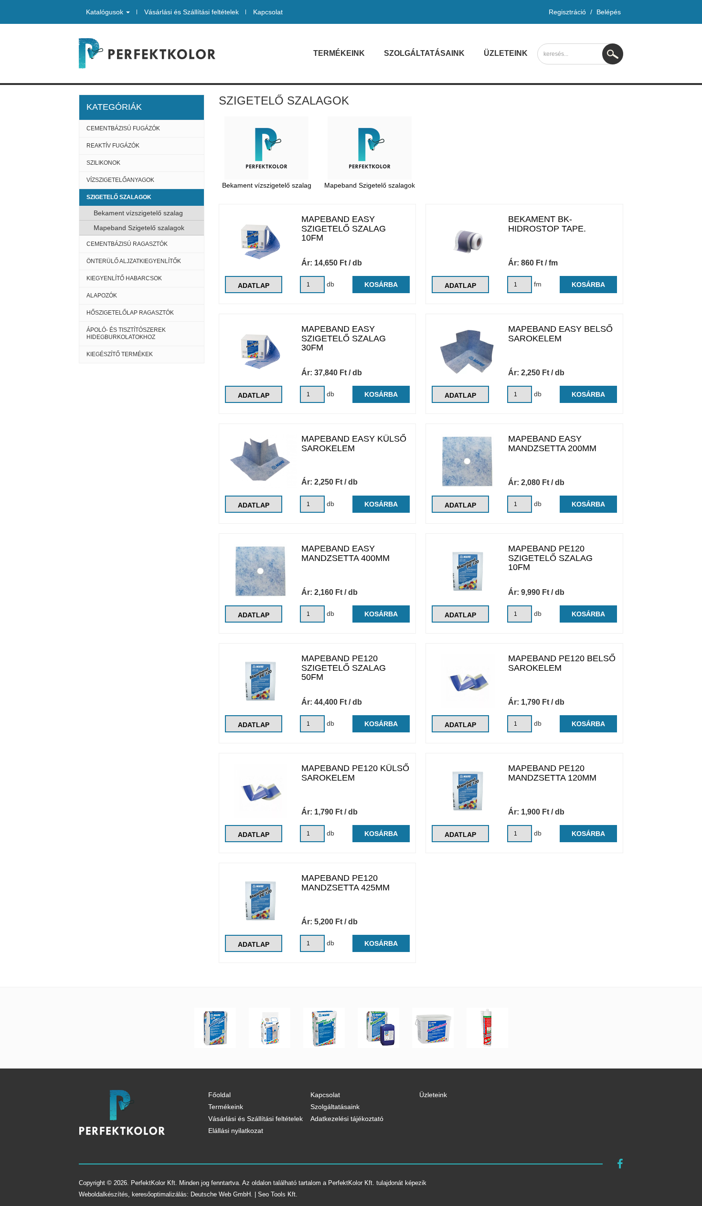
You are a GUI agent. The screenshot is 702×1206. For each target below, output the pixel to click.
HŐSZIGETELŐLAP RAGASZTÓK (130, 312)
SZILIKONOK (103, 162)
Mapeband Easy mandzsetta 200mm (552, 443)
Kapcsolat (268, 12)
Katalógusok (105, 12)
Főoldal (219, 1095)
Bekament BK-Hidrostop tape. (547, 223)
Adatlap (253, 285)
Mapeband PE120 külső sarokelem (355, 773)
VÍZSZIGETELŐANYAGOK (120, 180)
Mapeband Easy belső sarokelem (560, 333)
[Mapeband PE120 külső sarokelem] (261, 791)
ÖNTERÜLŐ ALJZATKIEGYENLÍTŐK (133, 261)
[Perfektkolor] (147, 53)
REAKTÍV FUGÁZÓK (112, 145)
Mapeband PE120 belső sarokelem (562, 663)
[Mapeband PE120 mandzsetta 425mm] (261, 901)
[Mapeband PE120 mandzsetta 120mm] (467, 791)
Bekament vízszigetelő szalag (138, 213)
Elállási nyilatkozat (235, 1130)
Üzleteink (506, 53)
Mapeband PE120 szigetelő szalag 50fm (343, 668)
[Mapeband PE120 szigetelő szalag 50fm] (261, 681)
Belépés (608, 12)
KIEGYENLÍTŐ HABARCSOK (124, 278)
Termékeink (339, 53)
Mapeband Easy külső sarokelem (353, 443)
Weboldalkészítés (103, 1194)
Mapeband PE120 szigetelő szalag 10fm (550, 558)
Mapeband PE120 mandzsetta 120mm (552, 773)
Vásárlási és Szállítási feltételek (191, 12)
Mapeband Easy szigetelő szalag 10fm (343, 228)
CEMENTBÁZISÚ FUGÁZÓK (123, 128)
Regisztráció (567, 12)
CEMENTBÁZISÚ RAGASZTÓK (127, 244)
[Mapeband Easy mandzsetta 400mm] (261, 571)
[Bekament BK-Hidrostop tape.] (467, 242)
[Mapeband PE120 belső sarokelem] (467, 681)
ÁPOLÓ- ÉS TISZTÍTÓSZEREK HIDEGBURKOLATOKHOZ (126, 333)
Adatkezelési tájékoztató (346, 1118)
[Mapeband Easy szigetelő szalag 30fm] (261, 352)
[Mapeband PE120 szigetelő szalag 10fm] (467, 571)
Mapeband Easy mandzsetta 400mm (345, 553)
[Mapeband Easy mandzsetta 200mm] (467, 461)
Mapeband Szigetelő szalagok (139, 228)
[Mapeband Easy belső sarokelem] (467, 352)
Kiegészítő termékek (119, 354)
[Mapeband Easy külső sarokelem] (261, 461)
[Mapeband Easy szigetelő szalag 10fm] (261, 242)
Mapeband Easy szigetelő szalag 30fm (343, 338)
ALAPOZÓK (101, 295)
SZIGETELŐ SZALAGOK (118, 197)
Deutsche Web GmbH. (222, 1194)
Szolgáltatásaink (424, 53)
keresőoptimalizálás (159, 1194)
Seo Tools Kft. (278, 1194)
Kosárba (381, 284)
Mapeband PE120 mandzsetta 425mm (345, 882)
